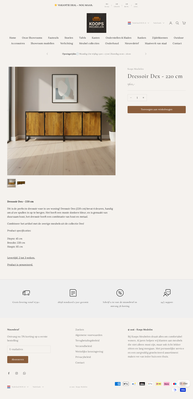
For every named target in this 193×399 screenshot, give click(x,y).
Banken (142, 37)
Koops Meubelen (136, 69)
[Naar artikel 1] (11, 183)
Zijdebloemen (160, 37)
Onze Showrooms (32, 37)
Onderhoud (112, 43)
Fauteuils (53, 37)
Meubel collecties (89, 43)
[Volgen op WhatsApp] (24, 373)
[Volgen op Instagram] (16, 373)
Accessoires (18, 43)
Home (12, 37)
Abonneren (18, 359)
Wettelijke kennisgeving (89, 351)
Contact (177, 43)
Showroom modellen (42, 43)
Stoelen (69, 37)
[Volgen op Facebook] (8, 373)
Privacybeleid (83, 356)
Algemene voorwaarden (88, 334)
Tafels (82, 37)
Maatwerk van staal (156, 43)
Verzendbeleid (83, 346)
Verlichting (66, 43)
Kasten (96, 37)
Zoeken (79, 329)
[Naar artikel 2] (21, 183)
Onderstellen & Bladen (118, 37)
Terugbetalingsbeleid (87, 340)
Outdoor (179, 37)
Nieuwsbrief (132, 43)
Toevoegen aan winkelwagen (156, 109)
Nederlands (157, 23)
